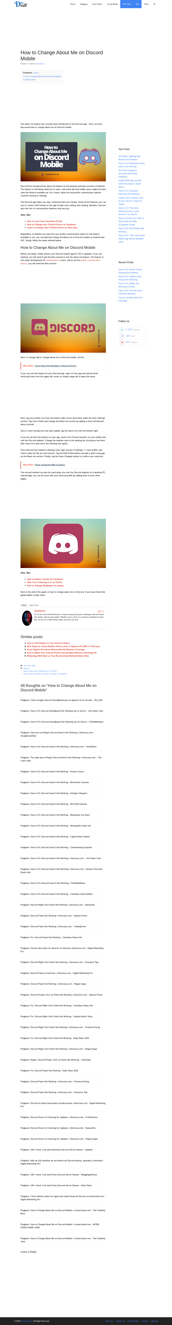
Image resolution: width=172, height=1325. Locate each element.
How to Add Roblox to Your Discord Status (48, 643)
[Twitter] (102, 611)
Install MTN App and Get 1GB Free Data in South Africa (130, 183)
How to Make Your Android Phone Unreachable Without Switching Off (62, 653)
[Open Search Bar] (154, 4)
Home (72, 4)
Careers (145, 1321)
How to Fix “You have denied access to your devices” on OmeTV (128, 211)
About (24, 605)
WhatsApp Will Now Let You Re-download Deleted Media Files (58, 656)
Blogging (83, 4)
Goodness (39, 611)
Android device (53, 260)
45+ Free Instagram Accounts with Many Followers (127, 173)
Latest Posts (33, 605)
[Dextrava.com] (21, 4)
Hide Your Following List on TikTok (44, 582)
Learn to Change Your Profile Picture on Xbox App (52, 227)
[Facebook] (99, 611)
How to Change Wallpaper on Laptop (45, 585)
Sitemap (154, 1321)
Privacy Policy (133, 1321)
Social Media (112, 4)
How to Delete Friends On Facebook (45, 579)
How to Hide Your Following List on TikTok (40, 671)
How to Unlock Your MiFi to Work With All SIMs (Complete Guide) (131, 221)
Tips (137, 4)
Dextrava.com (26, 1321)
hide (36, 73)
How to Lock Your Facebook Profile (44, 221)
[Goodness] (27, 625)
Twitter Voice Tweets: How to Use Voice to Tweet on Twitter (130, 201)
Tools (146, 4)
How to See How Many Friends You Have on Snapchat (45, 674)
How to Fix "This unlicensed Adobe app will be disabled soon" (131, 238)
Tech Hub (127, 4)
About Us (109, 1321)
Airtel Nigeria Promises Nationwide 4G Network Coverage (56, 649)
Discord (26, 668)
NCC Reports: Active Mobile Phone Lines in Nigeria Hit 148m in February (63, 646)
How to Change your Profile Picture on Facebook (51, 224)
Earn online (97, 4)
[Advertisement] (86, 25)
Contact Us (120, 1321)
